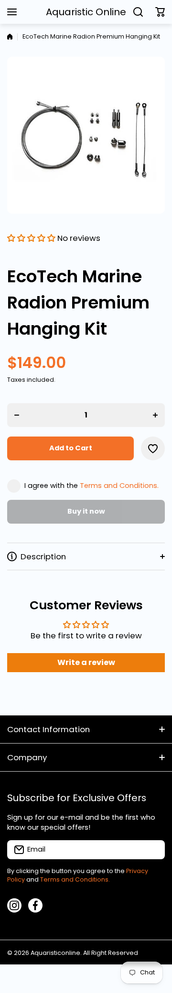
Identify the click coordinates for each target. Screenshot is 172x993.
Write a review (86, 662)
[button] (160, 12)
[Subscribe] (153, 849)
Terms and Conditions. (119, 485)
